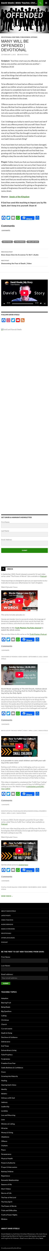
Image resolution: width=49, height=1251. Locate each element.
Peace (3, 1150)
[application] (24, 293)
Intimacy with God (8, 1098)
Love (3, 1119)
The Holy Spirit (6, 1202)
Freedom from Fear (8, 1063)
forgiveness (20, 242)
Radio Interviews (8, 929)
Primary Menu (46, 3)
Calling (3, 1016)
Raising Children (7, 1171)
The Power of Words (8, 1206)
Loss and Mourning (8, 1115)
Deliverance (5, 1042)
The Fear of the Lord (8, 1197)
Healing (4, 1081)
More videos (7, 896)
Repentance (5, 1176)
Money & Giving (7, 1132)
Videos (10, 569)
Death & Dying (6, 1033)
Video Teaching (7, 920)
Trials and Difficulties (9, 1210)
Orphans (4, 1145)
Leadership (5, 1107)
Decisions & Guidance (9, 1037)
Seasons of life (6, 1184)
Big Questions (6, 1011)
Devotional (7, 242)
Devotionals (6, 37)
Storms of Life (6, 1193)
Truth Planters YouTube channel (28, 628)
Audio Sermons (7, 924)
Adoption (4, 998)
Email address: (7, 974)
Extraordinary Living (8, 1050)
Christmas (5, 1020)
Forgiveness (25, 37)
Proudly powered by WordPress (11, 1248)
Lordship (4, 1111)
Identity (4, 1089)
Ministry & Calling (8, 1124)
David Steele (23, 54)
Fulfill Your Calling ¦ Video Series (14, 887)
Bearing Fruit (6, 1003)
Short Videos (6, 1189)
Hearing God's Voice (8, 1085)
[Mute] (41, 303)
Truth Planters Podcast (38, 634)
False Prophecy (6, 1055)
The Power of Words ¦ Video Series (14, 656)
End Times (16, 37)
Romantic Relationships (10, 1180)
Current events (6, 1029)
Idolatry (4, 1094)
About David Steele (8, 911)
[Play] (4, 303)
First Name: (5, 957)
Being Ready (5, 1007)
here (41, 1238)
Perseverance (6, 1154)
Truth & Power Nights (9, 1215)
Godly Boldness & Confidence (12, 1068)
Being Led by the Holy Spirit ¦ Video (14, 730)
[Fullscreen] (45, 303)
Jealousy (4, 1102)
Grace (3, 1072)
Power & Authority (8, 1163)
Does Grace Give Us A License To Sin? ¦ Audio (20, 253)
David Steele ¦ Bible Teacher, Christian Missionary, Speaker (19, 3)
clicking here (23, 865)
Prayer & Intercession (9, 1167)
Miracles (4, 1128)
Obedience (5, 1137)
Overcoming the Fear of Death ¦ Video (16, 262)
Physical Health (7, 1158)
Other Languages (8, 938)
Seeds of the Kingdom (19, 197)
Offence (34, 37)
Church (4, 1024)
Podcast (43, 576)
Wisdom (4, 1219)
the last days (33, 242)
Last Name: (5, 966)
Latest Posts (5, 915)
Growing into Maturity (9, 1076)
